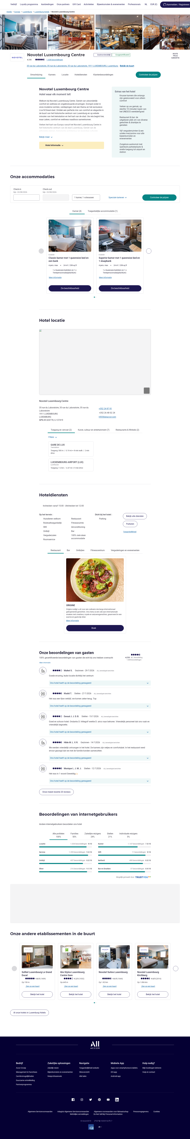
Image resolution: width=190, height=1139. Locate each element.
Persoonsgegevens (141, 1112)
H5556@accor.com (107, 417)
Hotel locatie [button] (52, 320)
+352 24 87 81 (105, 408)
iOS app (114, 1072)
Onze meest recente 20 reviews (56, 792)
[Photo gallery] (95, 32)
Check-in (20, 190)
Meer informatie (72, 621)
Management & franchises (26, 1072)
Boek (94, 628)
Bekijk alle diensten (135, 516)
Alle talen (82, 1076)
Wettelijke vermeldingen (79, 1114)
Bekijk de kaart (127, 66)
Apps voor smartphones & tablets (124, 1068)
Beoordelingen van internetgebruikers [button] (78, 814)
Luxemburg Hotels (42, 12)
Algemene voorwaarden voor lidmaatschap (111, 1112)
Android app (116, 1076)
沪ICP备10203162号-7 (103, 1121)
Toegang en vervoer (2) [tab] (61, 430)
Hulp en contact (148, 1072)
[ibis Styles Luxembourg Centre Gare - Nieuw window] (75, 957)
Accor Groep (21, 1068)
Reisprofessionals (55, 1076)
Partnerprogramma (24, 1084)
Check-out (49, 190)
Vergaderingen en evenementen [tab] (125, 550)
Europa (17, 12)
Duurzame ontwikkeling (25, 1080)
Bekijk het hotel (37, 994)
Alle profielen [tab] (58, 835)
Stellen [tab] (110, 835)
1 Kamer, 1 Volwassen (84, 197)
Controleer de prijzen (148, 74)
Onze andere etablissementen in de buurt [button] (52, 933)
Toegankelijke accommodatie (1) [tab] (103, 211)
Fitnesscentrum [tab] (98, 550)
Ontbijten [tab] (80, 550)
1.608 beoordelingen (55, 60)
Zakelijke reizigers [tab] (93, 835)
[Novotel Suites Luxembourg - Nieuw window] (114, 957)
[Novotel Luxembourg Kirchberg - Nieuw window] (152, 957)
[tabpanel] (95, 258)
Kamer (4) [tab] (77, 211)
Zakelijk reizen (53, 1068)
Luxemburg (27, 12)
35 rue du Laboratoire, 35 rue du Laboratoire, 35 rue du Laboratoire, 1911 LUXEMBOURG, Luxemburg (72, 66)
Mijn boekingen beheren (151, 1068)
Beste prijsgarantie (175, 56)
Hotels (9, 12)
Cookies (156, 1112)
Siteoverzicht (84, 1072)
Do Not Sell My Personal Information (108, 1114)
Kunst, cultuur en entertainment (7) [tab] (93, 430)
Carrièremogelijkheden (25, 1076)
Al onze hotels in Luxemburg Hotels (29, 1012)
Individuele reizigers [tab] (128, 835)
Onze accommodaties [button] (32, 176)
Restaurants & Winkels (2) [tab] (127, 430)
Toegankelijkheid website (89, 1068)
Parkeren (130, 524)
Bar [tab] (68, 550)
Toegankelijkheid (129, 532)
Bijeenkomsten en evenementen (60, 1072)
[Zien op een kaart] (95, 362)
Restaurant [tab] (56, 550)
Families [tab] (74, 835)
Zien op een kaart (32, 986)
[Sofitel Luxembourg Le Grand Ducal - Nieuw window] (37, 957)
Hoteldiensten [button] (53, 495)
